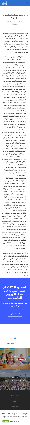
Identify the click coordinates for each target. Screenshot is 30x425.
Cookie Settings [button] (14, 421)
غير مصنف (14, 400)
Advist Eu (18, 21)
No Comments (14, 24)
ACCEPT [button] (6, 421)
